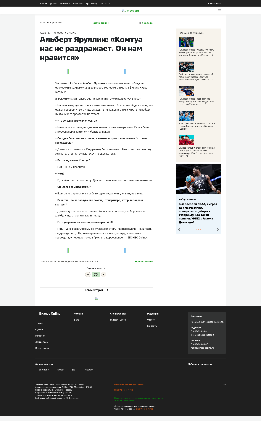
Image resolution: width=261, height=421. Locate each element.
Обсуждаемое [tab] (196, 33)
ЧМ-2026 (106, 3)
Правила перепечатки (123, 390)
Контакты (152, 326)
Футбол (53, 3)
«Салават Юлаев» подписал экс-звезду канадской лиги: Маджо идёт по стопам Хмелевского (196, 101)
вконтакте (44, 370)
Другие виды (92, 3)
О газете (151, 320)
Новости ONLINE (65, 32)
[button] (179, 229)
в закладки (147, 23)
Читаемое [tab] (184, 33)
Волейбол (65, 3)
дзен (73, 370)
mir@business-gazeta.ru (202, 348)
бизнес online (214, 3)
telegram (88, 370)
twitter (60, 370)
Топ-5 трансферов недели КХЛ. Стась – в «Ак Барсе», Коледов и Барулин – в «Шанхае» (197, 126)
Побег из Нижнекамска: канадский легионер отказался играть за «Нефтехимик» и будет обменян (196, 77)
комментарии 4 (101, 23)
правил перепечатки (144, 409)
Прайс (76, 320)
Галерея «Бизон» (118, 320)
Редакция (153, 313)
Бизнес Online (49, 313)
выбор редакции (187, 199)
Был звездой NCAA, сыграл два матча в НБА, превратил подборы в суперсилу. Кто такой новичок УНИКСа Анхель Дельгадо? (198, 213)
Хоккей (43, 3)
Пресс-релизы (42, 348)
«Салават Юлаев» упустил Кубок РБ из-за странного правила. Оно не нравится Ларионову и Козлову (196, 52)
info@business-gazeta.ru (202, 335)
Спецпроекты (118, 313)
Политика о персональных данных (129, 384)
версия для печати (144, 261)
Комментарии (96, 290)
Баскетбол (78, 3)
